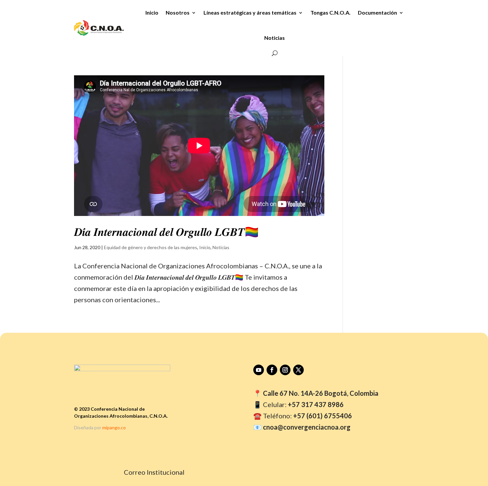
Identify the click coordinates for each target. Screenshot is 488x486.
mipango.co (114, 427)
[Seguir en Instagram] (285, 370)
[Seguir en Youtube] (258, 370)
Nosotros (178, 12)
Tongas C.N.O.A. (330, 12)
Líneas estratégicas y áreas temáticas (249, 12)
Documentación (377, 12)
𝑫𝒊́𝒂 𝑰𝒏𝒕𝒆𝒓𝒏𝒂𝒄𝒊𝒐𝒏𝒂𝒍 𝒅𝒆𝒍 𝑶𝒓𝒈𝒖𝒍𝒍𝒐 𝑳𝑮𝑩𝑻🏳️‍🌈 (166, 232)
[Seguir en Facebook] (272, 370)
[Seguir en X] (298, 370)
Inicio (151, 12)
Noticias (274, 38)
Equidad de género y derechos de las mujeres (150, 247)
